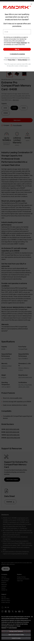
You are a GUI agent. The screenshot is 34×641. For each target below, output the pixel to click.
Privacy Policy (11, 60)
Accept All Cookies (16, 638)
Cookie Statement (13, 627)
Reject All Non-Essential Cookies (16, 634)
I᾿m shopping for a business (17, 54)
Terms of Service (22, 60)
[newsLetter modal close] (31, 4)
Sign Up (17, 49)
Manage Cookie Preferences (16, 631)
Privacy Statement (22, 43)
